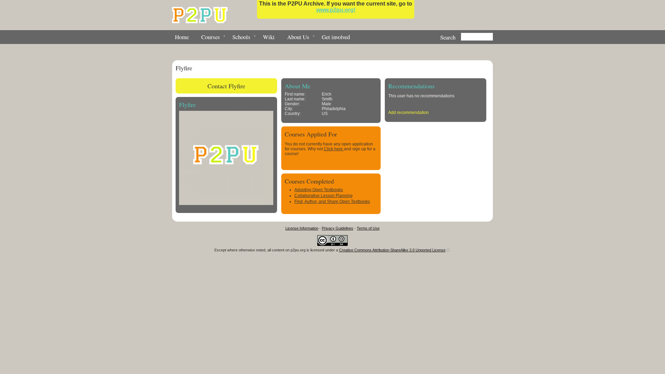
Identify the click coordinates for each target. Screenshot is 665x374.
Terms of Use (368, 228)
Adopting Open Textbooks (318, 189)
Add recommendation (408, 112)
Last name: (295, 99)
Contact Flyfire (226, 86)
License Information (301, 228)
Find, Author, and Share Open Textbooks (332, 201)
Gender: (292, 103)
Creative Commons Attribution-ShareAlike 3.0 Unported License (392, 250)
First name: (295, 94)
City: (289, 108)
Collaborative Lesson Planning (323, 195)
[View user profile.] (226, 203)
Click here (334, 148)
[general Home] (200, 15)
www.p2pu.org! (335, 10)
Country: (293, 113)
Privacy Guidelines (337, 228)
